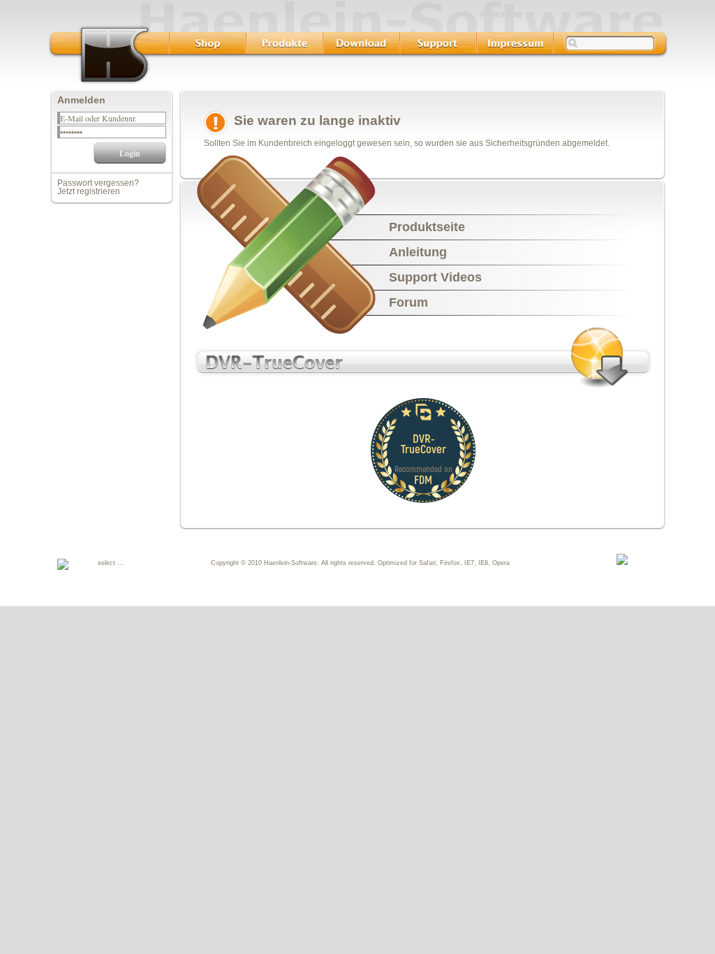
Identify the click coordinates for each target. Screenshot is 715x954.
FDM (423, 479)
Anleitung (418, 252)
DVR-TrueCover (423, 443)
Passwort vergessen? (98, 183)
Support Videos (435, 277)
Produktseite (427, 227)
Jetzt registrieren (88, 191)
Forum (408, 302)
